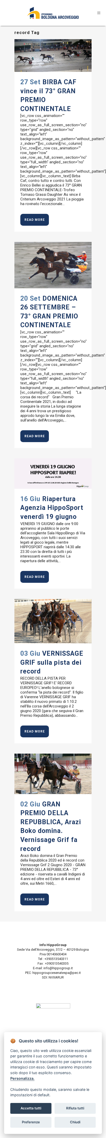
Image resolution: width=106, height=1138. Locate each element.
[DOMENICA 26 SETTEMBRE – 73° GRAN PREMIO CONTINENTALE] (53, 265)
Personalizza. (22, 1078)
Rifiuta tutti (75, 1108)
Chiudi (75, 1122)
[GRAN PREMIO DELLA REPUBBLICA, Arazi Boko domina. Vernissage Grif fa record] (53, 774)
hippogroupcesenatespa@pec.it (56, 973)
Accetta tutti (31, 1108)
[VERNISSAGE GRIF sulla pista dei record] (53, 621)
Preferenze (31, 1122)
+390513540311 (56, 959)
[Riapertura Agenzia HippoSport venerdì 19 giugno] (53, 473)
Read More (34, 220)
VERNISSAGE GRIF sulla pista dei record (51, 662)
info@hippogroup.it (58, 968)
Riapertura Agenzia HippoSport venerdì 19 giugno (51, 507)
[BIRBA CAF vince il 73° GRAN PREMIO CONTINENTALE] (53, 55)
